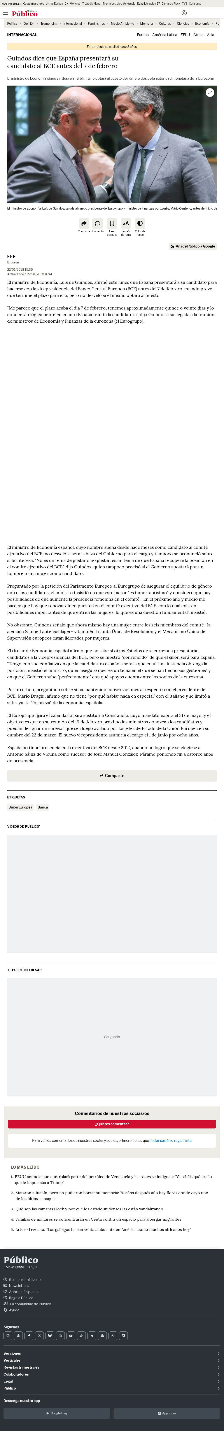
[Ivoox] (123, 1335)
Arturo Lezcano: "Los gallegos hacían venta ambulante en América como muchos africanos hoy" (103, 1229)
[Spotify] (102, 1335)
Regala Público (20, 1298)
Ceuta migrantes (33, 3)
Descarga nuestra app (22, 1401)
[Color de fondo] (140, 223)
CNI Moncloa (72, 3)
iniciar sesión (160, 1141)
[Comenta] (97, 223)
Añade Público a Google (195, 246)
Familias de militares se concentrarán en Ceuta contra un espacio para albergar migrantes (98, 1219)
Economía (202, 23)
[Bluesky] (50, 1335)
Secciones (12, 1353)
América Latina (164, 35)
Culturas (165, 23)
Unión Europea (20, 807)
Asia (210, 35)
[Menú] (5, 12)
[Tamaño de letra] (126, 223)
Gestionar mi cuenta (25, 1280)
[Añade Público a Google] (8, 1335)
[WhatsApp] (112, 1335)
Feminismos (96, 23)
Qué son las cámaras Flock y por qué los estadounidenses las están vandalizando (89, 1208)
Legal (8, 1381)
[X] (39, 1335)
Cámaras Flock (171, 3)
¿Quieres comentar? (112, 1124)
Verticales (12, 1360)
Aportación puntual (24, 1292)
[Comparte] (84, 223)
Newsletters (18, 1286)
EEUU (185, 35)
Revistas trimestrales (21, 1367)
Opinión (29, 23)
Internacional (72, 23)
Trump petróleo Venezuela (119, 3)
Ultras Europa (54, 3)
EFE (11, 256)
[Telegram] (92, 1335)
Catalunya (195, 3)
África (198, 35)
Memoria (146, 23)
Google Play (59, 1413)
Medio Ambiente (122, 23)
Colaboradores (16, 1374)
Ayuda (13, 1310)
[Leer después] (112, 223)
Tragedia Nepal (91, 3)
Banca (43, 807)
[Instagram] (60, 1335)
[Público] (104, 13)
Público (21, 1260)
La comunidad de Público (30, 1304)
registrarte (182, 1141)
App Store (169, 1413)
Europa (143, 35)
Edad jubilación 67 (148, 3)
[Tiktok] (81, 1335)
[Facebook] (28, 1335)
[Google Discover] (18, 1335)
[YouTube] (70, 1335)
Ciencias (183, 23)
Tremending (48, 23)
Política (12, 23)
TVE (184, 3)
